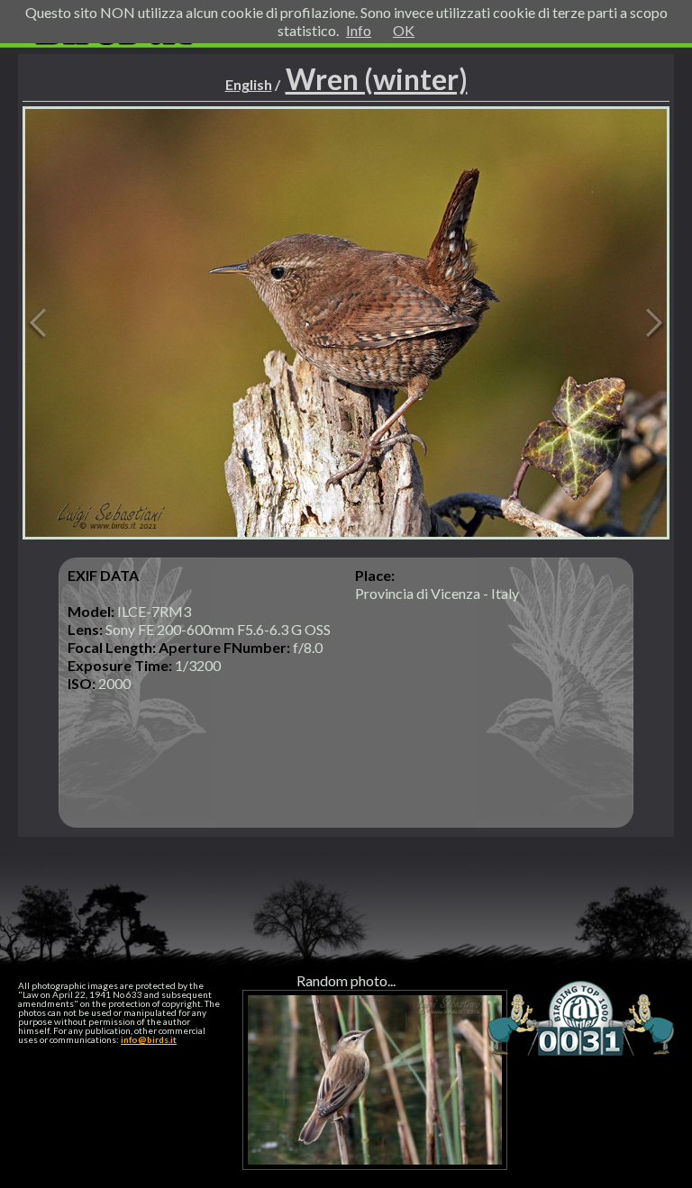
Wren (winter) (377, 78)
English (248, 84)
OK (403, 30)
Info (358, 30)
